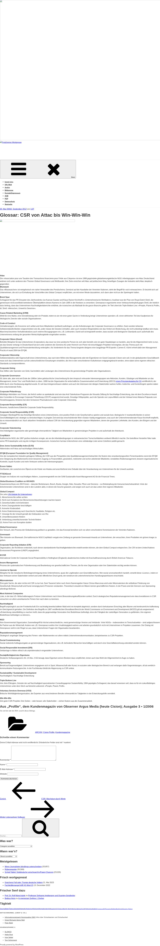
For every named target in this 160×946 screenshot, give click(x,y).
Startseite (8, 204)
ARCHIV (38, 732)
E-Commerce (99, 909)
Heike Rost (9, 934)
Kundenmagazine (62, 732)
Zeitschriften (61, 909)
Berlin (117, 909)
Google (83, 909)
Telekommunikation (90, 909)
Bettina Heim (10, 898)
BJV (104, 909)
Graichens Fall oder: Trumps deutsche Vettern (24, 882)
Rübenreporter (11, 869)
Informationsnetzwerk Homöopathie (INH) (20, 917)
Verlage (35, 909)
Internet (22, 909)
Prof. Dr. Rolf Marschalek (15, 896)
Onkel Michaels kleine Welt (15, 920)
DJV (57, 909)
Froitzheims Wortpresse (33, 149)
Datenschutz (10, 201)
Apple (121, 909)
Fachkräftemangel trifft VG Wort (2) (19, 885)
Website (3, 774)
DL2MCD (8, 932)
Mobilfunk (113, 909)
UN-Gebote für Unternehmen (20, 494)
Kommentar (5, 760)
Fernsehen (108, 909)
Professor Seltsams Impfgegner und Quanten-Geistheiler (51, 896)
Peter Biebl (9, 923)
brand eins (9, 182)
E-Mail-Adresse (7, 769)
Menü (73, 177)
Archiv (7, 187)
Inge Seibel (9, 937)
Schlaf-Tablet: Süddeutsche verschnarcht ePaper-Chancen (29, 872)
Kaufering (53, 909)
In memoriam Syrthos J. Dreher (31, 898)
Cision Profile (48, 732)
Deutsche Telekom (127, 909)
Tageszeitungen (14, 909)
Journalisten (4, 909)
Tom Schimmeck (11, 940)
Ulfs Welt (8, 185)
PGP (6, 199)
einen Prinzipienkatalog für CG (128, 381)
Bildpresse (9, 190)
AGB (6, 196)
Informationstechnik (44, 909)
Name (3, 765)
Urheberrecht (29, 909)
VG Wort (67, 909)
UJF (32, 209)
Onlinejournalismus (75, 909)
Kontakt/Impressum (12, 193)
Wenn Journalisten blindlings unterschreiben (23, 867)
